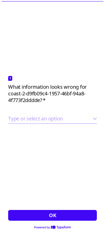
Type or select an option (35, 118)
